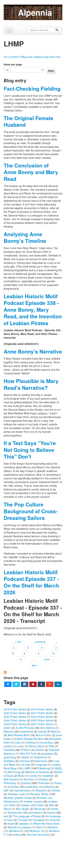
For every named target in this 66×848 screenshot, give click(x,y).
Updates (24, 823)
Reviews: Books (39, 794)
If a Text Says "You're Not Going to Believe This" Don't (30, 449)
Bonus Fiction (43, 735)
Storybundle (15, 812)
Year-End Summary (38, 834)
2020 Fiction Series (15, 713)
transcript (54, 820)
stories (54, 809)
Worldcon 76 (36, 831)
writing (16, 834)
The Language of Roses (27, 816)
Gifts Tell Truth (28, 753)
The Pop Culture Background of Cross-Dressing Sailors (31, 511)
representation (22, 790)
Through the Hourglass (31, 820)
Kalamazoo (40, 761)
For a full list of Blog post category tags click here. (32, 57)
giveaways (47, 753)
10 (53, 653)
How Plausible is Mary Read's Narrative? (31, 384)
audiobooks (26, 731)
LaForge (25, 764)
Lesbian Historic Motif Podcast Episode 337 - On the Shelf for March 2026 (31, 582)
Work (39, 827)
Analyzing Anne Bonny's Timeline (25, 237)
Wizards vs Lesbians (20, 827)
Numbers (29, 779)
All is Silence (47, 728)
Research (41, 790)
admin (7, 728)
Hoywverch (40, 757)
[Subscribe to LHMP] (5, 672)
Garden (39, 750)
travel (11, 823)
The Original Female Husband (28, 121)
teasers (51, 812)
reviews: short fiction (32, 805)
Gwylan (25, 757)
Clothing (30, 742)
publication (32, 786)
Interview (24, 761)
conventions (46, 742)
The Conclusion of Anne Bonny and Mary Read (31, 172)
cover (21, 746)
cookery (8, 746)
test (6, 816)
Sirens (7, 809)
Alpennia (35, 12)
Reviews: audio (16, 794)
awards (42, 731)
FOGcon (26, 750)
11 (20, 659)
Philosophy (10, 783)
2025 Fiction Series (42, 720)
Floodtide (9, 750)
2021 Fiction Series (42, 713)
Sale (51, 805)
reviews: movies (32, 801)
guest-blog (10, 757)
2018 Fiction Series (15, 709)
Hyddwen (9, 761)
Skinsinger (40, 809)
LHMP (26, 768)
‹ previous (39, 642)
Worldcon (52, 827)
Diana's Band (36, 746)
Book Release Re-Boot (30, 739)
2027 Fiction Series (42, 724)
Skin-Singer (22, 809)
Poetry (58, 783)
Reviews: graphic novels (18, 798)
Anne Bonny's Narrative (33, 351)
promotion (13, 786)
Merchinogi (14, 772)
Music (21, 775)
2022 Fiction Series (15, 716)
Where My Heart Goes (46, 823)
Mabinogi (44, 768)
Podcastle (43, 783)
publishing (49, 786)
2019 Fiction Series (42, 709)
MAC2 (58, 768)
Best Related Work (18, 735)
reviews (55, 790)
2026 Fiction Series (15, 724)
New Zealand (11, 779)
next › (47, 659)
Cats (17, 742)
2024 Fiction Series (15, 720)
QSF (6, 790)
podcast (25, 783)
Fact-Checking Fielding (32, 88)
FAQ (51, 746)
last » (35, 665)
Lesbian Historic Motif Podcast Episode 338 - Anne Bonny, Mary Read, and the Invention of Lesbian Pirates (33, 309)
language (41, 764)
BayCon (55, 731)
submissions (35, 812)
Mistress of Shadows (37, 772)
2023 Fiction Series (42, 716)
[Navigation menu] (9, 30)
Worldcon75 (16, 831)
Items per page (13, 64)
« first (18, 642)
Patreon (43, 779)
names (33, 775)
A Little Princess (25, 728)
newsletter (48, 775)
